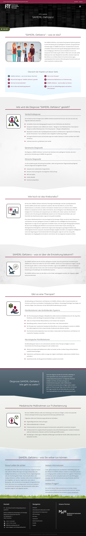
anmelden (48, 478)
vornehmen (48, 480)
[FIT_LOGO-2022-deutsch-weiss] (12, 4)
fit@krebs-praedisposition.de (12, 525)
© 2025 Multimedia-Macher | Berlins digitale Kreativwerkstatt (43, 534)
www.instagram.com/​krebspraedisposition (16, 527)
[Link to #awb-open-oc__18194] (80, 6)
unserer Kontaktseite (72, 492)
